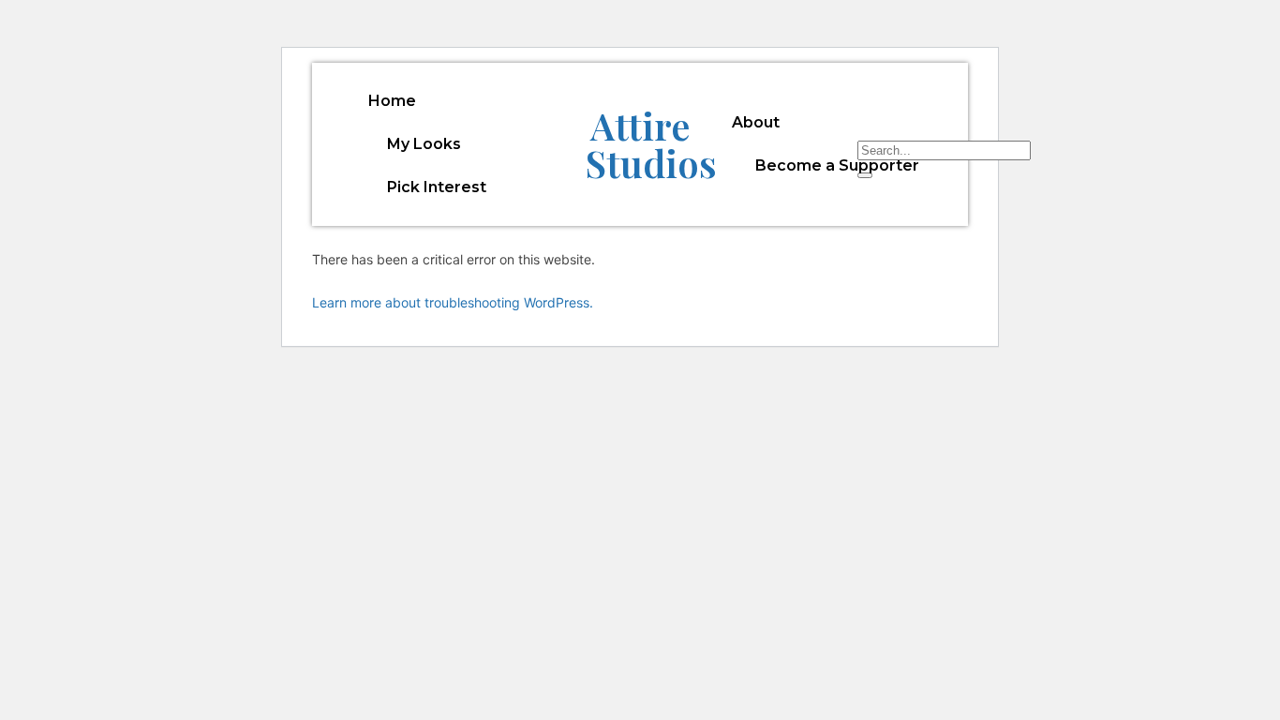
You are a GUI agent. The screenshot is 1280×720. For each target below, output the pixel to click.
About (756, 122)
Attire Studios (651, 144)
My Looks (424, 144)
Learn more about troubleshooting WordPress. (452, 302)
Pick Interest (436, 187)
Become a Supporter (837, 165)
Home (392, 101)
